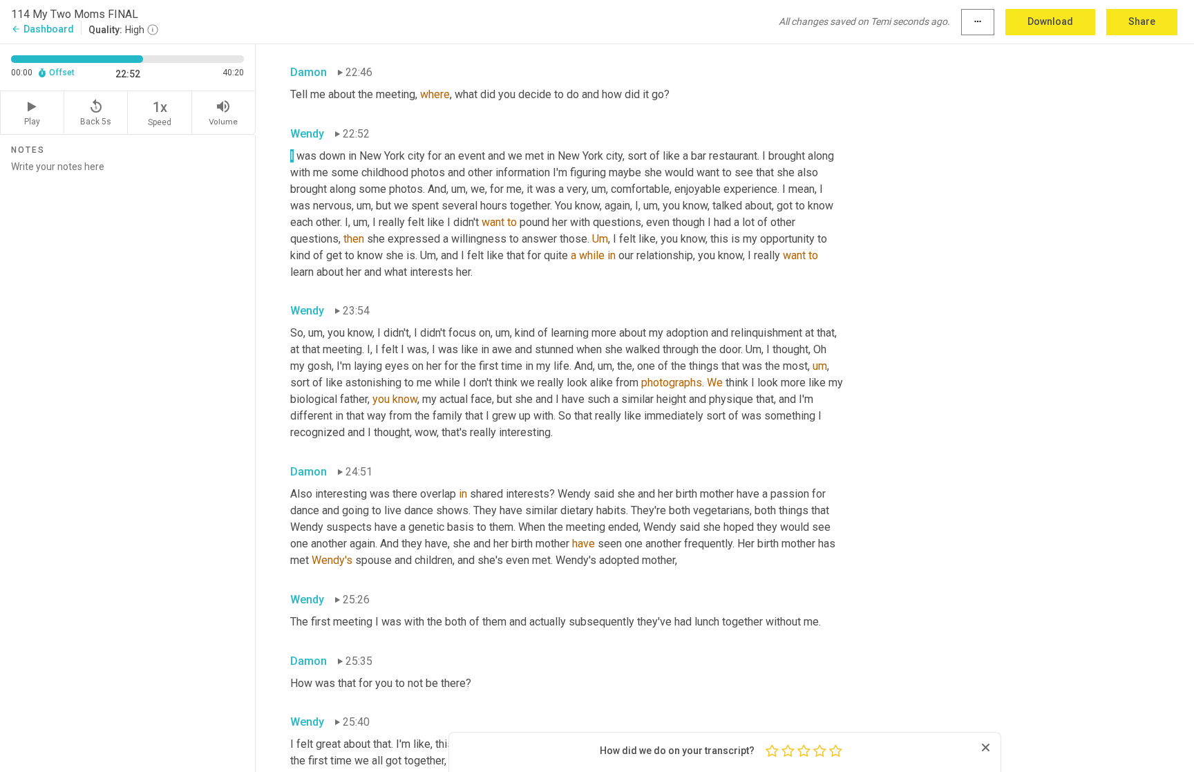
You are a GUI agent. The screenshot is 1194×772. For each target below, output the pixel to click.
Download (1050, 21)
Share (1141, 21)
